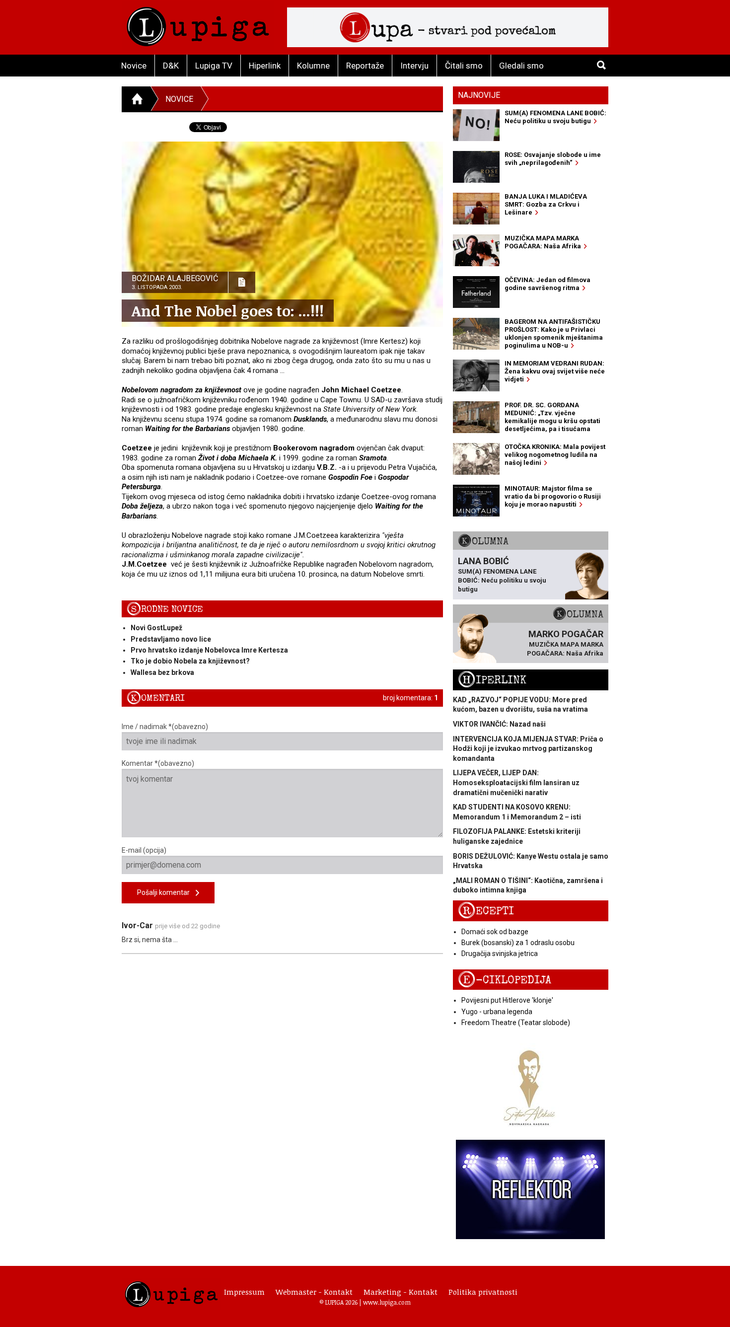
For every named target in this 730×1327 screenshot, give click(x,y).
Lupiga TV (213, 66)
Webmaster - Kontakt (314, 1292)
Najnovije (479, 95)
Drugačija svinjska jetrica (499, 954)
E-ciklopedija (504, 980)
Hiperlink (265, 66)
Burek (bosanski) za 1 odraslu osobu (518, 943)
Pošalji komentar (166, 892)
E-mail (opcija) (144, 850)
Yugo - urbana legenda (496, 1012)
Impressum (244, 1292)
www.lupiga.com (387, 1302)
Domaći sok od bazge (494, 932)
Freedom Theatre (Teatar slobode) (515, 1023)
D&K (171, 66)
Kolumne (313, 66)
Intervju (414, 66)
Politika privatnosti (482, 1292)
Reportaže (365, 66)
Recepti (486, 911)
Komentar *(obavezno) (158, 763)
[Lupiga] (198, 24)
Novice (133, 66)
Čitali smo (464, 66)
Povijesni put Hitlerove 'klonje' (507, 1000)
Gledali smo (521, 66)
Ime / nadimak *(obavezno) (165, 727)
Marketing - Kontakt (401, 1292)
